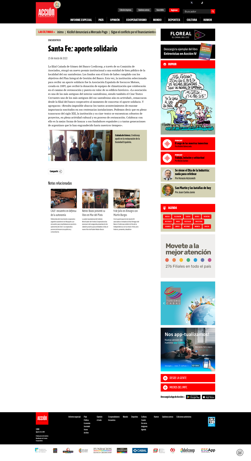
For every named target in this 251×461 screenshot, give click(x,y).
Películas (187, 222)
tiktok (202, 2)
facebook (186, 2)
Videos (167, 217)
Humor (207, 20)
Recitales (168, 222)
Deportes (174, 20)
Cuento (143, 420)
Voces (86, 430)
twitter (191, 2)
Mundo (157, 20)
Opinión (115, 20)
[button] (186, 322)
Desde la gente (178, 378)
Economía (87, 423)
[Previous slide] (164, 303)
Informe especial (81, 20)
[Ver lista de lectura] (240, 452)
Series (197, 217)
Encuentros (54, 40)
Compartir (54, 171)
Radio (178, 222)
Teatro (188, 217)
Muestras (198, 222)
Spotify (212, 2)
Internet (187, 226)
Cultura (192, 20)
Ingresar (174, 10)
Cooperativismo (136, 20)
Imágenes (144, 427)
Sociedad (87, 427)
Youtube (207, 2)
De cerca (144, 423)
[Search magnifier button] (213, 11)
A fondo (99, 420)
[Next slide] (212, 303)
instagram (197, 2)
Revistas (207, 217)
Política (86, 420)
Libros (177, 226)
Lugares (168, 226)
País (101, 20)
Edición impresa (125, 10)
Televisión (177, 217)
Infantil (197, 226)
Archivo (86, 433)
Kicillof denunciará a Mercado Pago (74, 32)
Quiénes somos (143, 10)
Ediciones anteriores (183, 417)
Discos (206, 226)
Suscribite (160, 10)
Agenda (143, 430)
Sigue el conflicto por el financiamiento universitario (127, 32)
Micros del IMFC (178, 387)
